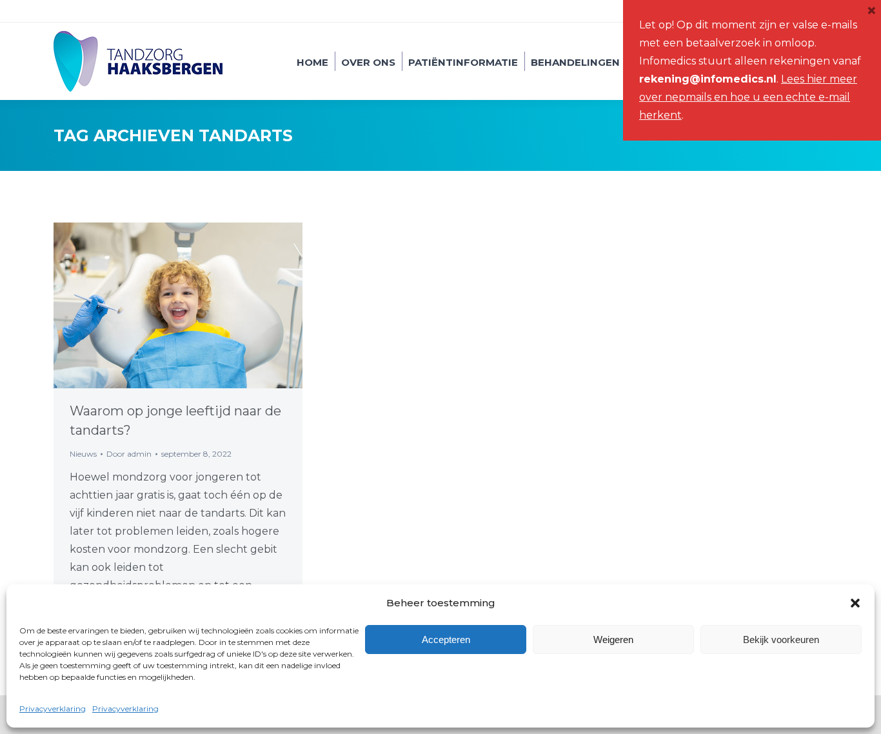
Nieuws (83, 454)
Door (129, 454)
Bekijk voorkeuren (781, 639)
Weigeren (613, 639)
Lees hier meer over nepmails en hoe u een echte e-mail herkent (748, 97)
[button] (855, 603)
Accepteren (446, 639)
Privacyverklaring (52, 708)
